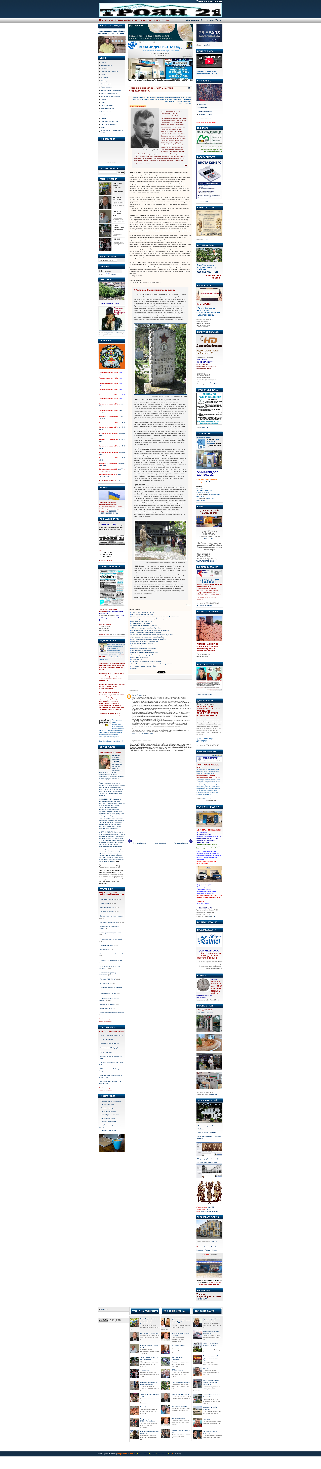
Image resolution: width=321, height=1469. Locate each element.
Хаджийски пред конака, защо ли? (142, 655)
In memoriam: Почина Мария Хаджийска (144, 625)
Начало (103, 62)
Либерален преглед (107, 1108)
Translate (113, 274)
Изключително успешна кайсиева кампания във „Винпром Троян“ (111, 32)
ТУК (104, 412)
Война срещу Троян (105, 1008)
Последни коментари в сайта (110, 121)
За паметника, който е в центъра (141, 621)
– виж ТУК (206, 45)
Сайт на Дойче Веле (107, 1104)
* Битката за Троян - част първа (109, 1043)
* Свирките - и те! (104, 903)
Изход (170, 1453)
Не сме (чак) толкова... (147, 1407)
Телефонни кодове (205, 114)
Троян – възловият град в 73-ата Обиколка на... (118, 228)
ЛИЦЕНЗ (177, 1453)
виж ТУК (122, 433)
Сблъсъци (104, 81)
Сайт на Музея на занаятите (110, 1115)
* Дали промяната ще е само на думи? (111, 916)
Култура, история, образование (111, 90)
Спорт (103, 102)
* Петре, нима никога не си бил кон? (110, 939)
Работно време (203, 1132)
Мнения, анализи (106, 65)
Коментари (146, 1453)
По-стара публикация (181, 843)
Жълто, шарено (106, 112)
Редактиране (152, 1453)
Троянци (103, 99)
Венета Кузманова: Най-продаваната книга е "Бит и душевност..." (152, 664)
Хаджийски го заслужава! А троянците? (143, 648)
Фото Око (104, 115)
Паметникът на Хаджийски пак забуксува (144, 641)
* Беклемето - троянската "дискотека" (111, 954)
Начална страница (160, 843)
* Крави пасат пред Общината (108, 922)
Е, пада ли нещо (136, 659)
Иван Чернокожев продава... (181, 1382)
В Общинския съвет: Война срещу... (117, 213)
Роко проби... (207, 1419)
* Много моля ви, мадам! (107, 1004)
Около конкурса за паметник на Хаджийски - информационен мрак (152, 619)
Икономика (104, 77)
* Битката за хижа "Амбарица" (108, 1048)
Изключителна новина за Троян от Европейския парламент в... (211, 1382)
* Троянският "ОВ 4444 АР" (107, 979)
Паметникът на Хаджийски (139, 657)
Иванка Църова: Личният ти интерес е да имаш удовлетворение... (149, 1321)
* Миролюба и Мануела (106, 911)
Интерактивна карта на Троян (206, 122)
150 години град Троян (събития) (206, 1162)
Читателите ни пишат (107, 108)
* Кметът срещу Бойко (106, 1039)
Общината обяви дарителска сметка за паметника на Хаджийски (152, 634)
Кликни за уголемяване (204, 694)
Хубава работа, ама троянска (110, 96)
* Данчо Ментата (104, 949)
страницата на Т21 (112, 333)
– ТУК (206, 239)
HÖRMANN (209, 538)
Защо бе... (206, 1368)
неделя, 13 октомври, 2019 (142, 733)
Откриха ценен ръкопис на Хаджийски (143, 666)
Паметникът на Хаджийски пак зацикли (143, 646)
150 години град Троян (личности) (207, 1159)
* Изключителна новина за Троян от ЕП (111, 1012)
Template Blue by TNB (125, 1454)
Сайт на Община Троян (108, 1111)
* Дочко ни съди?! (104, 983)
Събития (201, 1129)
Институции (202, 108)
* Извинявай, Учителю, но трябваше (110, 987)
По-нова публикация (139, 843)
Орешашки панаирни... (179, 1418)
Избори (103, 74)
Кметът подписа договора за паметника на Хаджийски (148, 639)
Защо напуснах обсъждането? (141, 650)
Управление (158, 1453)
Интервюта (104, 68)
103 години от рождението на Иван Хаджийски (146, 628)
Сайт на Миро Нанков (108, 1118)
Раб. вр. (207, 1250)
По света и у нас (106, 84)
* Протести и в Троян (105, 1052)
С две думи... (117, 239)
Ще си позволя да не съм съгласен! (142, 614)
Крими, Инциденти (106, 105)
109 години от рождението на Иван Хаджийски (146, 661)
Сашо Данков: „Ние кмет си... (117, 198)
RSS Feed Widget (112, 162)
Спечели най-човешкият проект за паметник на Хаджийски (150, 630)
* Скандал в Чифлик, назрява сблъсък (111, 1035)
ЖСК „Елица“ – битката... (179, 1345)
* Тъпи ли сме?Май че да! (107, 899)
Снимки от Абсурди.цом (108, 1130)
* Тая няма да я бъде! (106, 945)
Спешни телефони (204, 118)
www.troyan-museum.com (209, 1211)
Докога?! (134, 668)
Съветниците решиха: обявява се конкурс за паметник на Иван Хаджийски (155, 617)
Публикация (140, 1453)
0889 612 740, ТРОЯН (207, 272)
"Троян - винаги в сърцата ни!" (141, 623)
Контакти (213, 1132)
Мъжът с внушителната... (180, 1406)
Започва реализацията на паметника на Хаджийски (147, 637)
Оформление (165, 1453)
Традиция (104, 118)
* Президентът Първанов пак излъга (110, 960)
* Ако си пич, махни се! (106, 907)
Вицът (103, 127)
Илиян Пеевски (137, 695)
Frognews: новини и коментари (111, 1101)
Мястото (201, 1126)
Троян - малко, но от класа (110, 303)
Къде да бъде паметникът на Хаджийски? (144, 652)
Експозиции (216, 1126)
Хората (208, 1126)
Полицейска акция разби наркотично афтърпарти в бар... (211, 1358)
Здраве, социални (106, 87)
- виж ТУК (121, 423)
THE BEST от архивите (108, 124)
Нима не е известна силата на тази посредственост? (151, 89)
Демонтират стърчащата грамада (142, 643)
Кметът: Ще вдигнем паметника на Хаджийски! (146, 632)
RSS (173, 1453)
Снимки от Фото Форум (108, 1121)
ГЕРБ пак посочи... (177, 1370)
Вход (135, 1453)
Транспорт (202, 104)
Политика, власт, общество (109, 71)
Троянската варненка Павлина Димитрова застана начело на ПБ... (181, 1321)
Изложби (214, 1247)
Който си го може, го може (109, 93)
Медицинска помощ (205, 111)
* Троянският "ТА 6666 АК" (107, 993)
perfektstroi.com (204, 605)
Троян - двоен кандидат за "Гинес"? (142, 612)
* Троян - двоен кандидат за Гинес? (110, 933)
